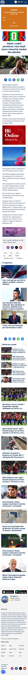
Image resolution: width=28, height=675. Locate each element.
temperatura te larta (8, 258)
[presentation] (23, 345)
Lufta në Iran (12, 649)
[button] (3, 671)
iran (4, 255)
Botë (10, 646)
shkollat (17, 255)
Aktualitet (3, 649)
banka (17, 253)
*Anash (5, 253)
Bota (11, 253)
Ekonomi (11, 656)
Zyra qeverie (19, 258)
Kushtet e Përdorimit (12, 639)
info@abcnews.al (15, 598)
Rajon (2, 656)
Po (5, 18)
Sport (10, 652)
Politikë (3, 652)
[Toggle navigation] (25, 2)
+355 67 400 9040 (15, 600)
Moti (20, 652)
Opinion (3, 646)
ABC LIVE (20, 2)
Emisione (21, 646)
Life (20, 656)
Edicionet (21, 649)
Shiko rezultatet (14, 26)
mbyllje (10, 255)
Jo (5, 20)
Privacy (4, 639)
